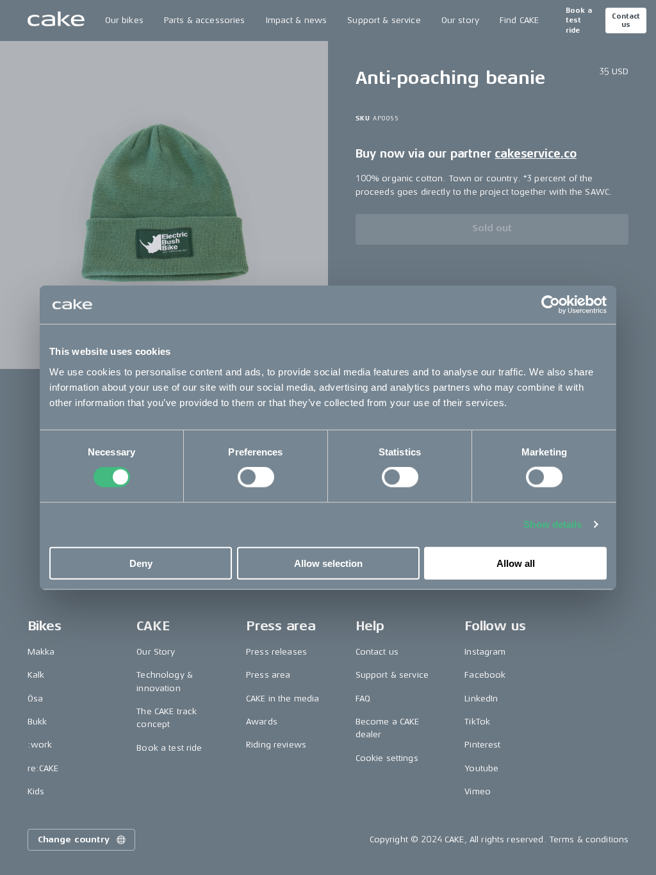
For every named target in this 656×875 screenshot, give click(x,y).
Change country (74, 839)
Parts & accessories (204, 20)
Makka (41, 652)
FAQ (363, 698)
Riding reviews (276, 744)
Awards (261, 721)
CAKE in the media (282, 698)
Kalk (36, 675)
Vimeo (477, 791)
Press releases (276, 652)
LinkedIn (481, 698)
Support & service (383, 20)
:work (40, 744)
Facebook (484, 675)
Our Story (155, 652)
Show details (552, 524)
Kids (36, 791)
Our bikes (124, 20)
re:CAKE (43, 768)
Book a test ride (579, 20)
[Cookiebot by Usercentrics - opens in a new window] (551, 305)
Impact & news (296, 20)
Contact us (626, 20)
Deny (140, 562)
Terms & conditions (589, 839)
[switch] (256, 477)
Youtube (481, 768)
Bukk (37, 721)
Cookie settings (387, 758)
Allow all (515, 562)
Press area (268, 675)
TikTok (477, 721)
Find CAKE (519, 20)
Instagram (484, 652)
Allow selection (328, 562)
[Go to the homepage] (56, 20)
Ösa (35, 698)
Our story (460, 20)
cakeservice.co (535, 153)
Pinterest (482, 744)
